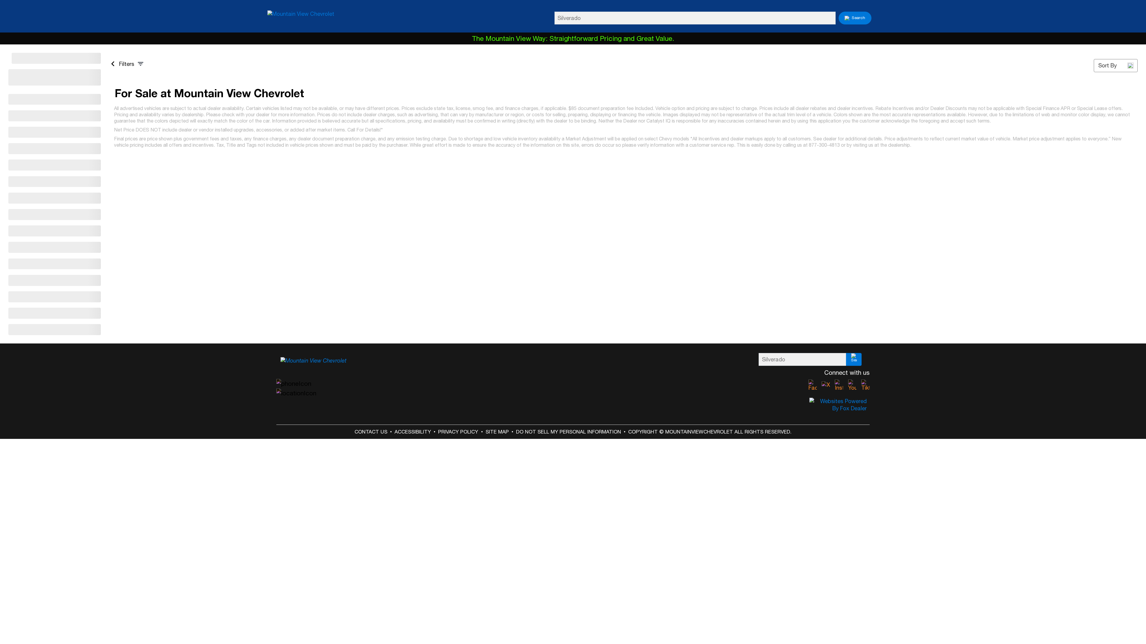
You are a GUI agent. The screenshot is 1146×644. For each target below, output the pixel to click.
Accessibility (413, 432)
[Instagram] (839, 385)
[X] (826, 385)
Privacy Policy (458, 432)
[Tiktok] (865, 385)
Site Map (497, 432)
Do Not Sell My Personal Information (568, 432)
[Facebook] (812, 385)
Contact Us (371, 432)
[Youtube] (852, 385)
